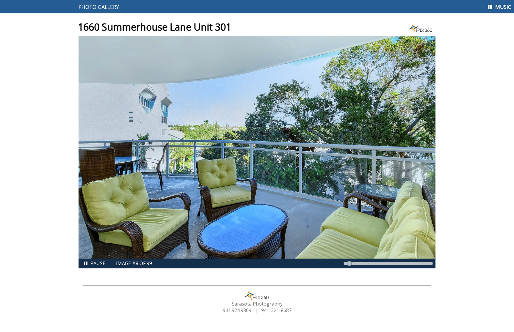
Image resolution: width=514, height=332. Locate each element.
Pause (97, 263)
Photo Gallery (99, 6)
